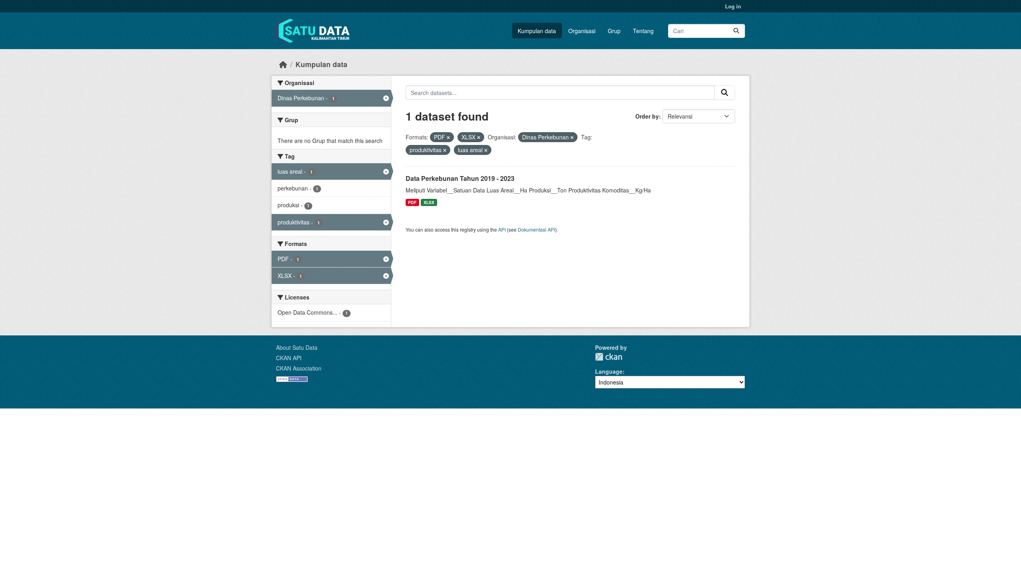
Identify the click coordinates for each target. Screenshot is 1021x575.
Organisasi (581, 31)
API (502, 229)
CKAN (608, 357)
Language (609, 371)
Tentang (643, 31)
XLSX (429, 202)
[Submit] (736, 31)
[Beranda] (283, 64)
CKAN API (289, 358)
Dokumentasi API (536, 229)
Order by (647, 116)
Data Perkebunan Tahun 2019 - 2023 (460, 178)
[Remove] (448, 137)
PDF (412, 202)
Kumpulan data (537, 31)
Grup (614, 31)
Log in (733, 6)
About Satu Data (296, 347)
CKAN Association (298, 368)
